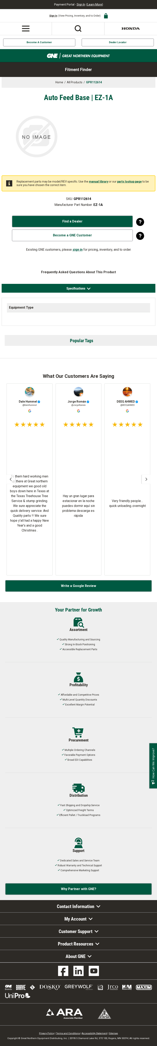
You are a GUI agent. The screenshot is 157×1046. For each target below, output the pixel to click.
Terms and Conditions (68, 1033)
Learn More (94, 4)
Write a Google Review (78, 586)
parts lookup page (129, 181)
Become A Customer (39, 42)
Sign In (81, 4)
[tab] (79, 288)
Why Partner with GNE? (78, 889)
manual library (98, 181)
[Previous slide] (10, 479)
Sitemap (113, 1033)
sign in (78, 250)
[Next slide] (146, 479)
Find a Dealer (72, 221)
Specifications (75, 288)
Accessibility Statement (94, 1033)
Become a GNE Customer (72, 235)
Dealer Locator (118, 42)
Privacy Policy (46, 1033)
